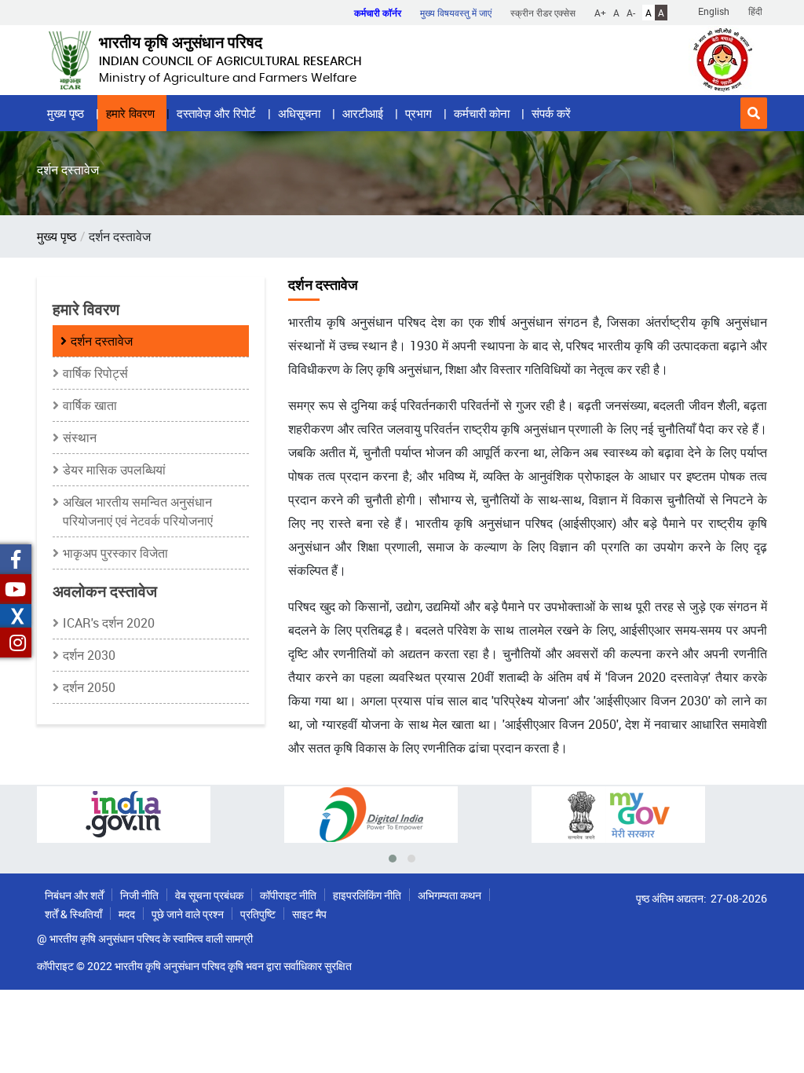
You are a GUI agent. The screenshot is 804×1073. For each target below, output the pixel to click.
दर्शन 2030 (89, 655)
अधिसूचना (299, 113)
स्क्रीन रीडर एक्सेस (543, 12)
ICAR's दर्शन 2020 (109, 623)
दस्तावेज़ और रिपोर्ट (216, 113)
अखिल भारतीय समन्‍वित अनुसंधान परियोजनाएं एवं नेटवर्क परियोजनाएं (138, 511)
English (713, 11)
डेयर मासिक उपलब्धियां (114, 469)
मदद (127, 913)
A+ (600, 12)
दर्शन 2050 (89, 687)
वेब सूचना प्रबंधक (209, 895)
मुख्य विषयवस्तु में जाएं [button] (456, 12)
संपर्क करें (551, 113)
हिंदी (755, 11)
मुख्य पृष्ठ (65, 113)
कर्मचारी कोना (482, 113)
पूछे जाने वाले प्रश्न (188, 913)
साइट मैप (309, 913)
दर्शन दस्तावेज (102, 341)
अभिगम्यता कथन (449, 895)
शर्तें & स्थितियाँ (73, 913)
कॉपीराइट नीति (288, 895)
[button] (753, 113)
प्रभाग (418, 113)
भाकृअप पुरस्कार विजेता (115, 553)
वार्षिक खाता (90, 405)
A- (631, 12)
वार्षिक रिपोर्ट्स (95, 373)
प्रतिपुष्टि (258, 913)
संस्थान (80, 437)
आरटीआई (362, 113)
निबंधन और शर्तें (74, 895)
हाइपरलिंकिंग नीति (367, 895)
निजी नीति (139, 895)
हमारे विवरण (130, 113)
